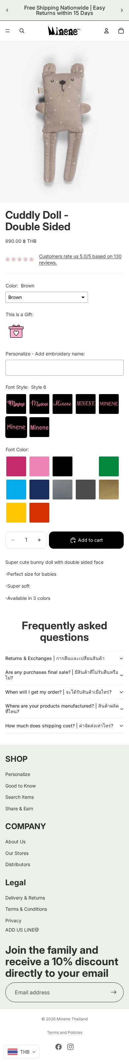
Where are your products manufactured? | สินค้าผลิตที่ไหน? (62, 708)
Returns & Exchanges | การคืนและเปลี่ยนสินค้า (55, 658)
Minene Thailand (72, 1018)
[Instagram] (70, 1047)
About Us (15, 841)
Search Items (19, 797)
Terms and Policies (64, 1032)
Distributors (17, 864)
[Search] (22, 30)
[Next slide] (121, 10)
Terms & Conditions (26, 909)
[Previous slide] (7, 10)
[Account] (106, 30)
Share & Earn (19, 808)
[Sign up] (114, 992)
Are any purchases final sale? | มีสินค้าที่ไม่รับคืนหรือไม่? (61, 674)
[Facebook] (59, 1047)
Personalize (17, 774)
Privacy (13, 920)
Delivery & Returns (25, 897)
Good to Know (20, 785)
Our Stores (16, 853)
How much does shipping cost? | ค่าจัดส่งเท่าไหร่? (59, 725)
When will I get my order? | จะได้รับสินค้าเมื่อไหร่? (58, 692)
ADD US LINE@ (22, 930)
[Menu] (7, 30)
